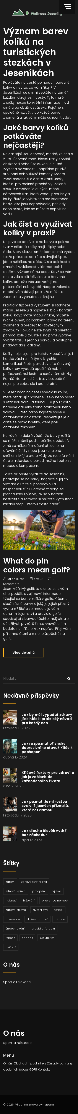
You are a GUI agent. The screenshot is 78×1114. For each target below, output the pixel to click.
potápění (39, 891)
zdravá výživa (16, 891)
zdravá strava (16, 910)
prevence (13, 919)
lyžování (29, 900)
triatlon (60, 919)
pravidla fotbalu (43, 928)
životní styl (40, 910)
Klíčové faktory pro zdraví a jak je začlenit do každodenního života (48, 776)
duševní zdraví (37, 919)
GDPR (33, 1069)
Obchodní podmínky (30, 1063)
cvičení (11, 947)
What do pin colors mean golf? (36, 565)
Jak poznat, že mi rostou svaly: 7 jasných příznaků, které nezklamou (45, 805)
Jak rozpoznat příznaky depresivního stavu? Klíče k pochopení (47, 747)
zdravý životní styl (34, 882)
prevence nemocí (55, 900)
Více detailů (24, 652)
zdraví (10, 882)
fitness (10, 938)
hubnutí (11, 900)
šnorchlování (15, 928)
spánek (27, 938)
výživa (56, 891)
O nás (8, 1063)
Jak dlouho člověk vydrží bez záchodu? (45, 832)
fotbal (58, 910)
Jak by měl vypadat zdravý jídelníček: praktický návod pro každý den (47, 718)
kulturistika (47, 938)
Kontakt (44, 1069)
